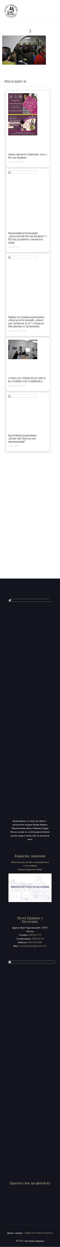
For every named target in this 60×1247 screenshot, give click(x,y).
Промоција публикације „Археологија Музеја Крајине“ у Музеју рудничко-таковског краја (27, 237)
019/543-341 (38, 938)
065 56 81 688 (35, 942)
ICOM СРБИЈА (30, 865)
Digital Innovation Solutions (39, 1232)
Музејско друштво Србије (30, 869)
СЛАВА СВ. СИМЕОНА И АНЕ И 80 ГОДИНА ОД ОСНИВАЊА (27, 379)
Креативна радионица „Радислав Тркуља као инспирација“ (22, 438)
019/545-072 (35, 935)
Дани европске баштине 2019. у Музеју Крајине (27, 156)
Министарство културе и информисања (30, 862)
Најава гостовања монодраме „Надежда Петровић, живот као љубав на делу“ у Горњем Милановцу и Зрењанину (26, 321)
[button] (53, 11)
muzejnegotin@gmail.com (33, 946)
